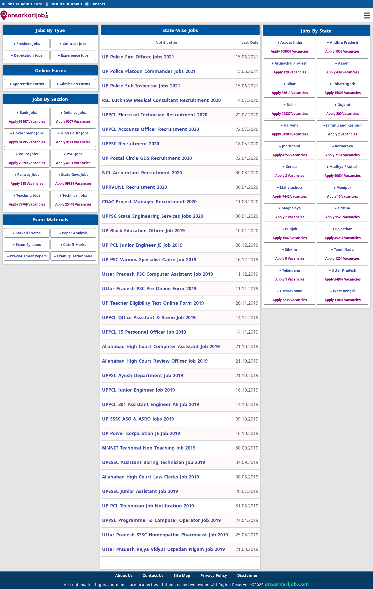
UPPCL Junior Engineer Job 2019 (138, 390)
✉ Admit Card (29, 3)
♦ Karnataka (342, 150)
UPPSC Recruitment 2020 (130, 144)
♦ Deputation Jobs (26, 55)
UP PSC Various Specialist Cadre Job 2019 (149, 259)
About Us (123, 575)
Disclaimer (247, 575)
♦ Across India (290, 47)
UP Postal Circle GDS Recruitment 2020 (147, 158)
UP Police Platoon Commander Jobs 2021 (149, 71)
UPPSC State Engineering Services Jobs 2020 (152, 216)
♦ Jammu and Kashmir (342, 129)
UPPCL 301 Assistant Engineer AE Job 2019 (150, 404)
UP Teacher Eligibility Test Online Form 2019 (153, 303)
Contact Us (153, 575)
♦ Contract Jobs (73, 43)
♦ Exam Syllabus (27, 244)
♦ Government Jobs (27, 137)
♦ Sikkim (289, 254)
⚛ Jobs (8, 3)
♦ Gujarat (342, 109)
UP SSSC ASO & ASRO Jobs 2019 (138, 419)
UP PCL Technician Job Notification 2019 (148, 506)
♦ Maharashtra (290, 192)
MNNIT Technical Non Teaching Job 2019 (148, 448)
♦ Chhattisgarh (343, 88)
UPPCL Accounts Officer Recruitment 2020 (150, 129)
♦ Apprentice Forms (27, 83)
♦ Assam (342, 67)
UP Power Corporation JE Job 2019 (141, 433)
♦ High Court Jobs (73, 137)
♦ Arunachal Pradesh (290, 67)
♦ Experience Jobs (73, 55)
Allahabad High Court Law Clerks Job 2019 (150, 477)
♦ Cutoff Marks (73, 244)
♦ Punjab (290, 233)
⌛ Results (54, 3)
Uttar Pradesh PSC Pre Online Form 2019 (149, 288)
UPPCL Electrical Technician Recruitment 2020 (154, 115)
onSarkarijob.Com (287, 584)
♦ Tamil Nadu (342, 254)
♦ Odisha (342, 212)
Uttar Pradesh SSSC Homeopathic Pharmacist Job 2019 (165, 535)
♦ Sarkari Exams (27, 232)
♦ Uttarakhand (290, 295)
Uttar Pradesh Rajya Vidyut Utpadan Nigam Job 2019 (163, 549)
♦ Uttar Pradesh (343, 275)
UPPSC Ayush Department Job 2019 (142, 375)
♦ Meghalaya (289, 212)
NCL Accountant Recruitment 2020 (142, 172)
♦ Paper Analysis (73, 232)
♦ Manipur (342, 192)
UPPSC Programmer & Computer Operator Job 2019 (161, 520)
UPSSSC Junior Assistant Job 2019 (140, 491)
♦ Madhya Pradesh (343, 171)
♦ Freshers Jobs (27, 43)
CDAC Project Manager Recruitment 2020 (149, 201)
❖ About (74, 3)
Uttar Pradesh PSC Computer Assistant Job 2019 (157, 274)
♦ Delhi (290, 109)
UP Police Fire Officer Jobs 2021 (138, 57)
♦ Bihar (290, 88)
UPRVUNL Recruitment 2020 (134, 187)
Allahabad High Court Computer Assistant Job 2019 (161, 346)
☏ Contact (95, 3)
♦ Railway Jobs (27, 179)
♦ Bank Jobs (27, 117)
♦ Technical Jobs (73, 200)
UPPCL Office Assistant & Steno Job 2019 (149, 317)
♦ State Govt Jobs (73, 179)
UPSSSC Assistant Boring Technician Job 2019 (153, 462)
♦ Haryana (290, 129)
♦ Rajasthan (343, 233)
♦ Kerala (289, 171)
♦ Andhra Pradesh (342, 47)
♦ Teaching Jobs (27, 200)
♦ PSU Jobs (73, 158)
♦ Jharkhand (290, 150)
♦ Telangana (289, 275)
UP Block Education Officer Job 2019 (143, 230)
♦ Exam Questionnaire (73, 256)
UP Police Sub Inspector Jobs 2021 (141, 86)
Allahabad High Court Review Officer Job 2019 (155, 361)
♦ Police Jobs (27, 158)
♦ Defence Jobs (73, 117)
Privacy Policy (213, 575)
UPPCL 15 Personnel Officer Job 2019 (144, 332)
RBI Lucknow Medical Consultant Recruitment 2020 (161, 100)
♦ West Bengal (343, 295)
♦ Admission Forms (73, 83)
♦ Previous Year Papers (27, 256)
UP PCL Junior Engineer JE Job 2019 (142, 245)
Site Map (182, 575)
